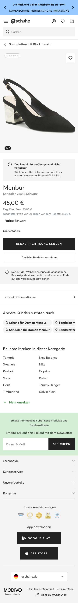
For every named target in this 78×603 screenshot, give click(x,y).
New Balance (48, 357)
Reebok (8, 371)
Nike (42, 364)
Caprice (44, 371)
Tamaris (8, 357)
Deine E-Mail (15, 444)
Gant (6, 385)
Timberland (11, 392)
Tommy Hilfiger (49, 385)
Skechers (9, 364)
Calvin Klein (47, 392)
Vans (6, 378)
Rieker (43, 378)
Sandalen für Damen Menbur (29, 330)
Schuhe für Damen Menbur (27, 322)
